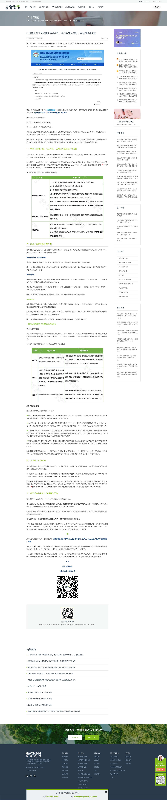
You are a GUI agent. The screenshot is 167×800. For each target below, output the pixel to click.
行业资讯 (33, 21)
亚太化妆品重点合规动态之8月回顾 (40, 705)
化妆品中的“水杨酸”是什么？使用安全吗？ (127, 227)
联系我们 (65, 777)
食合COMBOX (114, 774)
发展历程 (65, 763)
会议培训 (96, 767)
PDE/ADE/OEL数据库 (116, 767)
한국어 (159, 1)
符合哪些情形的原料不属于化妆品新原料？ (127, 215)
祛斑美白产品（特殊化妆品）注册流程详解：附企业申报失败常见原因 (51, 667)
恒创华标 (128, 763)
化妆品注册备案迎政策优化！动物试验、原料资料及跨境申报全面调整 (127, 373)
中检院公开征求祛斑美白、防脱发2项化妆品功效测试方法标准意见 (50, 674)
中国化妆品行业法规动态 (34, 38)
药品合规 (121, 275)
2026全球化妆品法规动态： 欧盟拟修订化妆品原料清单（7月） (127, 340)
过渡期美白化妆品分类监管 (37, 686)
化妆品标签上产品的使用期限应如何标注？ (127, 239)
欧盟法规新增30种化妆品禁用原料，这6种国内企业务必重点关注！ (127, 152)
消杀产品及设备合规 (125, 279)
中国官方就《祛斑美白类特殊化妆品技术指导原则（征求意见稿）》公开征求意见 (55, 655)
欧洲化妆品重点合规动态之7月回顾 (40, 699)
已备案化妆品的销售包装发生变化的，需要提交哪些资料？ (127, 221)
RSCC (111, 777)
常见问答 (96, 763)
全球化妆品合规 (123, 267)
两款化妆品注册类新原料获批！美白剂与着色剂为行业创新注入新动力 (51, 680)
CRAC (95, 770)
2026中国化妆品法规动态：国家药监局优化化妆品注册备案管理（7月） (127, 357)
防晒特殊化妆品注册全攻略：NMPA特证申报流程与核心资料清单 (128, 66)
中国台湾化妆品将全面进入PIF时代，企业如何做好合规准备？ (128, 101)
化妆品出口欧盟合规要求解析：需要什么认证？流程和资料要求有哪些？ (127, 165)
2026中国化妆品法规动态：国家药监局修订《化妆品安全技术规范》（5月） (128, 60)
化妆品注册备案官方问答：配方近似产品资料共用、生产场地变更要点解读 (127, 365)
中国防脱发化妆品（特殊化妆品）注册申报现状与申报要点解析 (128, 72)
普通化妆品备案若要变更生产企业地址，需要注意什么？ (127, 233)
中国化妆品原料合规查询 (117, 770)
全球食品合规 (123, 271)
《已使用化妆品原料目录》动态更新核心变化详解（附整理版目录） (127, 190)
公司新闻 (65, 770)
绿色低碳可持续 (123, 288)
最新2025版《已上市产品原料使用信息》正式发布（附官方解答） (127, 183)
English (148, 1)
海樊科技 (128, 756)
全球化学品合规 (123, 258)
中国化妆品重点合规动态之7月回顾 (40, 692)
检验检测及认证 (123, 296)
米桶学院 (96, 774)
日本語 (153, 1)
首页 (26, 7)
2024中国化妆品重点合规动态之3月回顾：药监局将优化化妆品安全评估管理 (54, 711)
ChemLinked (113, 756)
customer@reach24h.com (85, 797)
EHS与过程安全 (123, 292)
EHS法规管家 (114, 763)
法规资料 (96, 760)
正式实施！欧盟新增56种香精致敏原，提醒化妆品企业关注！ (127, 171)
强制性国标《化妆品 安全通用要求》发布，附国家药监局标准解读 (127, 348)
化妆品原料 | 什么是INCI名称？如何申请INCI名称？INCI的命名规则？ (127, 146)
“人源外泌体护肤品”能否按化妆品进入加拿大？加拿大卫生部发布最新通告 (127, 323)
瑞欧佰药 (128, 760)
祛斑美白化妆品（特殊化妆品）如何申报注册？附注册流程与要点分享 (51, 661)
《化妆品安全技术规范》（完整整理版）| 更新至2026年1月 (127, 140)
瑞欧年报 (65, 767)
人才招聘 (65, 774)
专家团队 (65, 760)
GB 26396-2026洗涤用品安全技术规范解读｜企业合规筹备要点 (128, 95)
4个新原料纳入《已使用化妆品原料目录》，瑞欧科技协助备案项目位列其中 (127, 331)
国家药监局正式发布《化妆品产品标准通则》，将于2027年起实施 (127, 315)
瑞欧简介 (65, 756)
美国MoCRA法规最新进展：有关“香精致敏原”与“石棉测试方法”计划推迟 (127, 177)
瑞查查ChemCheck (115, 760)
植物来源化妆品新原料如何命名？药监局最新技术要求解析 (128, 89)
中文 (142, 1)
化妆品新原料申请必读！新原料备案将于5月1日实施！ (127, 159)
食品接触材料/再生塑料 (126, 284)
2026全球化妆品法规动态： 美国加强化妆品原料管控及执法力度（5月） (128, 78)
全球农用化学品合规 (125, 262)
